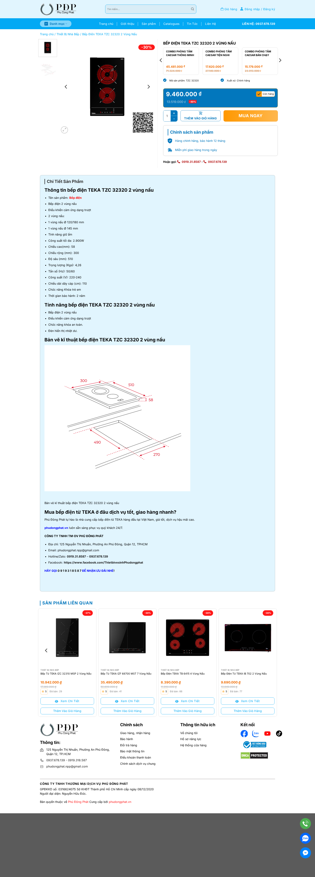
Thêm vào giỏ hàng (200, 118)
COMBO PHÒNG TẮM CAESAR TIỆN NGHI (218, 53)
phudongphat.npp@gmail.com (67, 766)
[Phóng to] (64, 129)
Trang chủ (106, 24)
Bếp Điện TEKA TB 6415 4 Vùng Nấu (183, 673)
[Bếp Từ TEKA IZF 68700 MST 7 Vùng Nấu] (127, 638)
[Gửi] (192, 9)
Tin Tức (192, 24)
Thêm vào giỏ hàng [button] (67, 711)
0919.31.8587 (191, 162)
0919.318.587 (77, 760)
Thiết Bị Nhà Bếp (68, 34)
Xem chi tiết (69, 701)
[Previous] (66, 86)
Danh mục (57, 24)
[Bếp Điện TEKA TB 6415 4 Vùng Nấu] (188, 638)
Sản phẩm (149, 24)
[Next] (148, 86)
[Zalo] (305, 838)
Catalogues (171, 24)
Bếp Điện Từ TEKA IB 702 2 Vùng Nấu (244, 673)
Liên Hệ (210, 24)
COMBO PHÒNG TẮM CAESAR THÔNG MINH (180, 53)
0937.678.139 (217, 162)
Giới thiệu (127, 24)
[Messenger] (305, 853)
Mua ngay (251, 115)
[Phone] (305, 824)
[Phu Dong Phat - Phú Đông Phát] (58, 9)
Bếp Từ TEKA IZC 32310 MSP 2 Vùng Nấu (65, 673)
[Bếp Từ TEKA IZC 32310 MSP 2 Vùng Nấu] (67, 638)
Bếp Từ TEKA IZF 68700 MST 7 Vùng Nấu (126, 673)
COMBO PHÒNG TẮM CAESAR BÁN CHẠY (258, 53)
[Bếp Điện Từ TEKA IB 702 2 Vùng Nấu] (248, 638)
